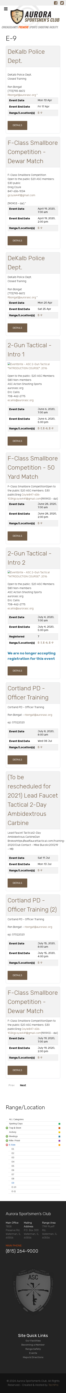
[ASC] (29, 18)
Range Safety (33, 1349)
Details (17, 125)
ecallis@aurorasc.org (21, 400)
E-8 (45, 428)
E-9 (40, 113)
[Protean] (33, 1291)
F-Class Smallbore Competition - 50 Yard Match (33, 467)
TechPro (53, 1385)
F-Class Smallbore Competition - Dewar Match (33, 152)
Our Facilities (33, 1340)
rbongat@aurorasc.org (38, 715)
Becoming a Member (33, 1344)
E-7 (40, 428)
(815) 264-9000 (22, 1251)
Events (33, 1353)
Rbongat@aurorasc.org (22, 95)
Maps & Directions (33, 1357)
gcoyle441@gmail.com (21, 195)
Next (23, 1085)
